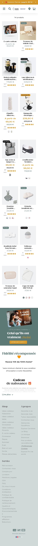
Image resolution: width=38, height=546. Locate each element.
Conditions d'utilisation (6, 490)
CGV (4, 481)
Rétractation (7, 466)
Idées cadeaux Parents (8, 429)
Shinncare (25, 438)
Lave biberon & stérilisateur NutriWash (28, 79)
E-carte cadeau (10, 41)
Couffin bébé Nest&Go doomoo (27, 162)
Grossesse (6, 436)
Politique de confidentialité (8, 496)
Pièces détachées (9, 454)
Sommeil (5, 442)
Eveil (4, 445)
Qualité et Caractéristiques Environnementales (9, 510)
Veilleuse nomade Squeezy (28, 248)
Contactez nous (27, 420)
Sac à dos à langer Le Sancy (10, 162)
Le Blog (24, 431)
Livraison (5, 475)
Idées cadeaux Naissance (8, 412)
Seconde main (27, 414)
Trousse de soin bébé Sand (10, 287)
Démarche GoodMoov (25, 424)
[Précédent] (2, 2)
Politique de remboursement (8, 502)
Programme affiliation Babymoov (7, 519)
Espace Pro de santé (27, 453)
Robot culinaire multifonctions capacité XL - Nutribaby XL (10, 80)
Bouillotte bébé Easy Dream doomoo (10, 248)
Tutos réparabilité (28, 417)
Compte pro (7, 472)
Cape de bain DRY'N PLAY (27, 287)
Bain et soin (7, 448)
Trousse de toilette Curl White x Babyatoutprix (28, 45)
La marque (25, 435)
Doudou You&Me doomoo (10, 208)
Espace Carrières (28, 429)
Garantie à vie (27, 411)
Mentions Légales (9, 478)
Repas (4, 439)
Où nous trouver (8, 486)
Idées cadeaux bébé (8, 418)
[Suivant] (35, 2)
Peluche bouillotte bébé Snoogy (28, 208)
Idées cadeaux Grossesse (8, 423)
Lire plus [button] (6, 394)
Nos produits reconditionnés (27, 441)
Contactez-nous (9, 469)
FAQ (4, 483)
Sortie (4, 451)
